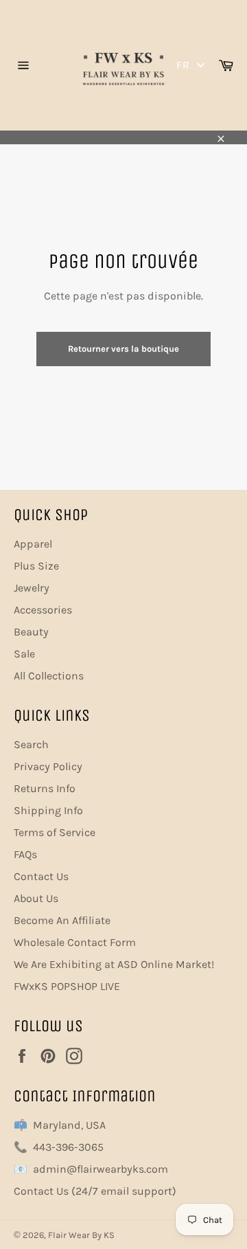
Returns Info (44, 788)
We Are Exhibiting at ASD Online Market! (114, 964)
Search (31, 744)
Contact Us (41, 876)
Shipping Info (48, 810)
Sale (24, 653)
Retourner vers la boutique (123, 349)
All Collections (49, 675)
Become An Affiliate (62, 920)
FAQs (25, 854)
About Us (36, 898)
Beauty (31, 631)
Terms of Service (54, 832)
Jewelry (31, 587)
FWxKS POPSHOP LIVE (67, 986)
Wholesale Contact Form (75, 942)
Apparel (33, 543)
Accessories (43, 609)
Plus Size (36, 565)
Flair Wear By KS (81, 1235)
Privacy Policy (48, 766)
